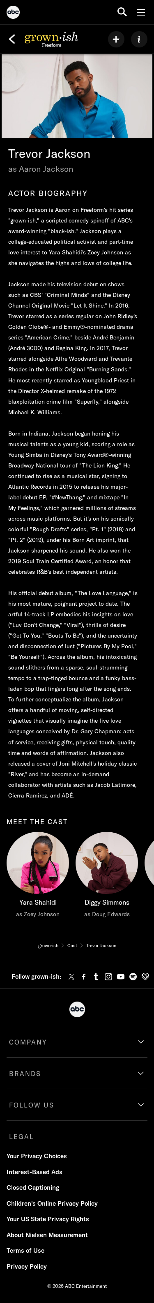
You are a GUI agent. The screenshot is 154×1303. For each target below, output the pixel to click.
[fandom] (145, 976)
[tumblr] (96, 976)
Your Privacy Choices (37, 1156)
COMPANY (28, 1042)
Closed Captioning (33, 1187)
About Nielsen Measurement (47, 1235)
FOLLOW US (31, 1105)
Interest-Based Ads (34, 1172)
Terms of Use (25, 1250)
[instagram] (108, 976)
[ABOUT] (139, 39)
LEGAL (21, 1136)
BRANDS (25, 1073)
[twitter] (71, 976)
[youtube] (120, 976)
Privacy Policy (27, 1266)
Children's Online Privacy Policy (52, 1203)
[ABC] (13, 13)
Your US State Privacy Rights (48, 1219)
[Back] (12, 39)
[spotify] (133, 976)
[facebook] (83, 976)
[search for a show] (122, 12)
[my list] (116, 39)
